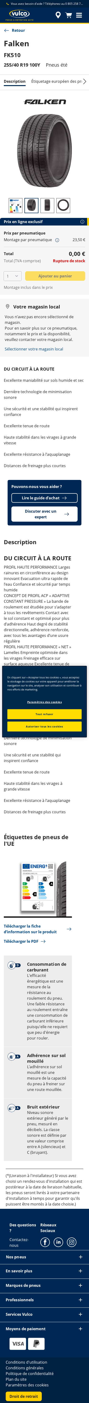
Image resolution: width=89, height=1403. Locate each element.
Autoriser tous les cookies (44, 726)
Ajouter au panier (55, 276)
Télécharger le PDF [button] (21, 941)
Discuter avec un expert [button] (40, 514)
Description (15, 81)
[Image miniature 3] (47, 205)
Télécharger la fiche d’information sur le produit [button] (30, 929)
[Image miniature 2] (31, 205)
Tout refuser (44, 714)
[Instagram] (71, 1242)
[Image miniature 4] (63, 205)
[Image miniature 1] (16, 205)
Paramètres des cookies (44, 702)
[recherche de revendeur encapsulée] (58, 15)
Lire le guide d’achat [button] (41, 498)
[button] (79, 15)
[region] (44, 701)
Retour (18, 30)
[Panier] (68, 15)
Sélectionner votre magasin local (34, 349)
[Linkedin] (58, 1242)
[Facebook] (45, 1242)
